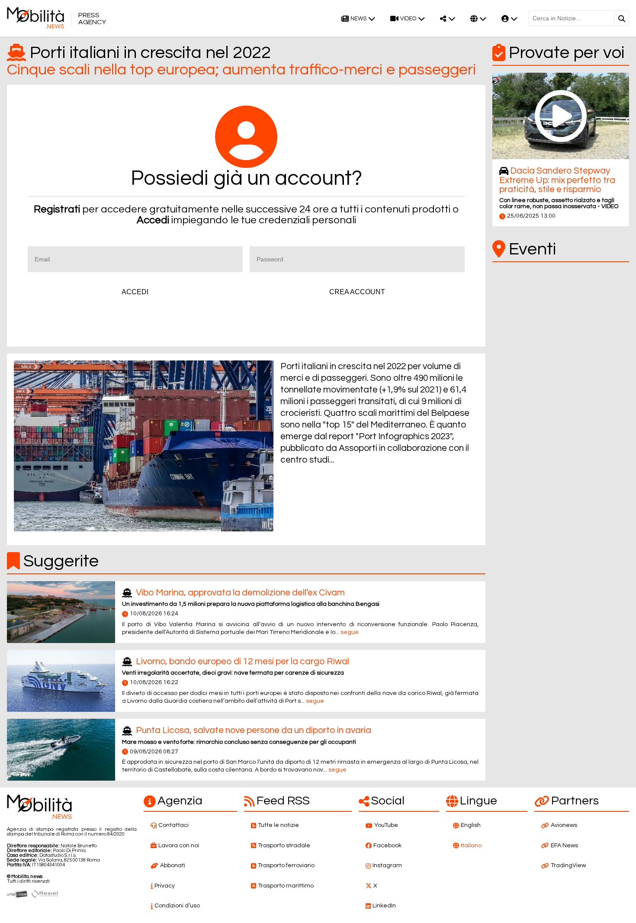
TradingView (568, 865)
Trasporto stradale (284, 846)
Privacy (164, 886)
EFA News (564, 846)
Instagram (387, 865)
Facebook (387, 846)
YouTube (386, 825)
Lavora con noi (178, 846)
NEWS (358, 19)
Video (408, 19)
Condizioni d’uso (177, 906)
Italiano (471, 846)
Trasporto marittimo (286, 886)
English (471, 825)
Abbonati (172, 865)
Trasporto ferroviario (286, 865)
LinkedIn (384, 906)
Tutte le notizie (278, 825)
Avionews (564, 825)
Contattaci (173, 825)
